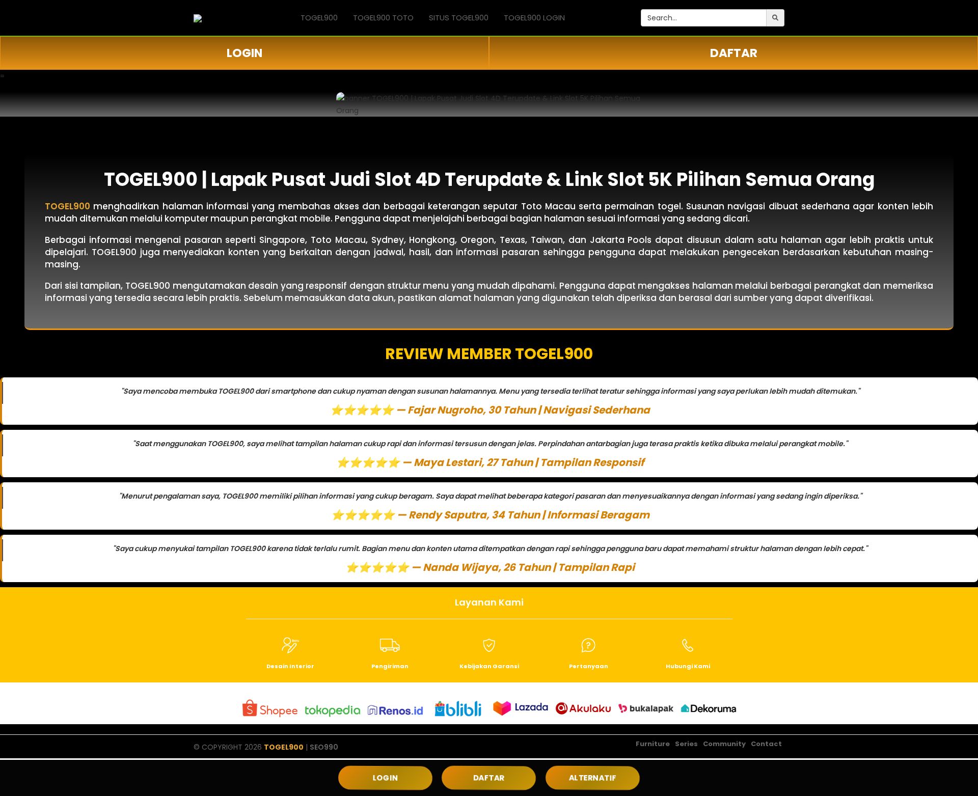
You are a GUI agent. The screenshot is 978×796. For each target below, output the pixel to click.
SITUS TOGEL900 (458, 17)
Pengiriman (390, 666)
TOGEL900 (319, 17)
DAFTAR (733, 53)
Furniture (653, 744)
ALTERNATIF (592, 778)
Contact (766, 744)
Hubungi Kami (688, 666)
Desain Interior (290, 666)
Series (686, 744)
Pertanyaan (588, 666)
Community (724, 744)
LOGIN (244, 53)
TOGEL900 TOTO (383, 17)
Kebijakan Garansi (489, 666)
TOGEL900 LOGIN (534, 17)
